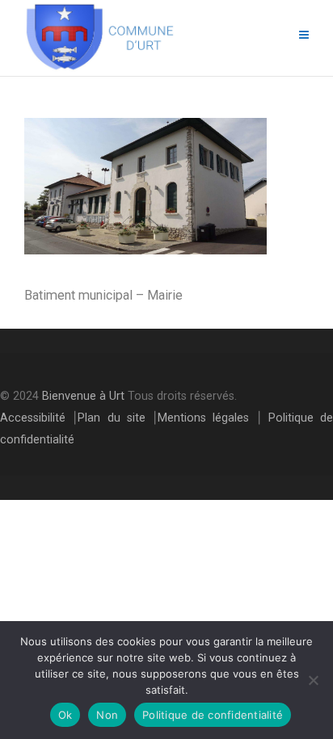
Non (107, 714)
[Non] (313, 680)
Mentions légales (203, 418)
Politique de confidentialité (212, 714)
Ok (65, 714)
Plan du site (111, 418)
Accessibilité (32, 418)
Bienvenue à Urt (83, 396)
